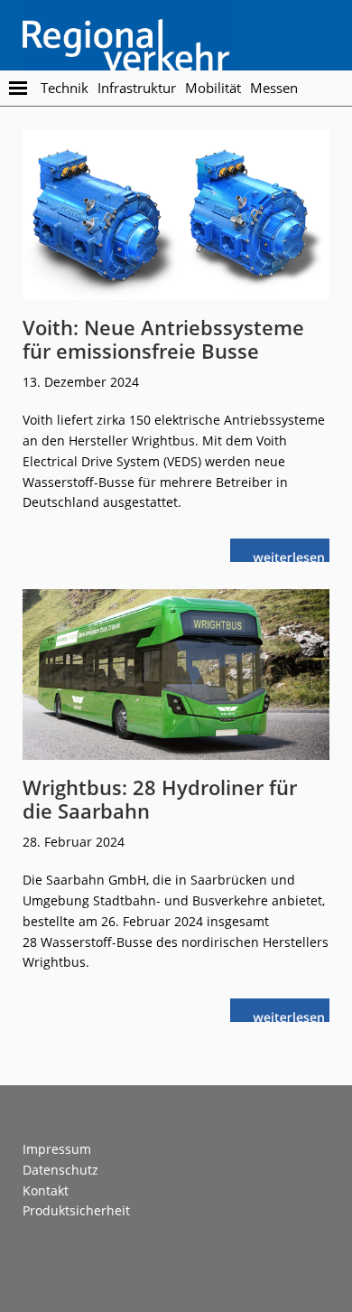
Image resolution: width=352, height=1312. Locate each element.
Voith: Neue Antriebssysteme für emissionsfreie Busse (163, 339)
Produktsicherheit (76, 1210)
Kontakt (46, 1190)
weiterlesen (293, 555)
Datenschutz (60, 1169)
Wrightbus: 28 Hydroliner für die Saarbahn (160, 798)
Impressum (57, 1148)
